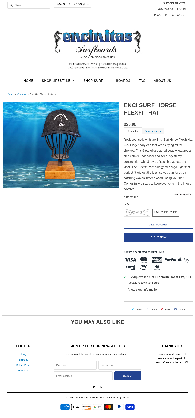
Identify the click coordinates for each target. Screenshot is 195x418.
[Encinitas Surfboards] (97, 48)
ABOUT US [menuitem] (162, 80)
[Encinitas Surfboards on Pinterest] (93, 387)
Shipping (23, 359)
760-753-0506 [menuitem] (165, 9)
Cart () (161, 14)
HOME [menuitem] (29, 80)
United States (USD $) (70, 4)
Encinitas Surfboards (84, 397)
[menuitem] (58, 80)
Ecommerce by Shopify (118, 397)
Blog (23, 354)
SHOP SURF (93, 80)
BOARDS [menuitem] (123, 80)
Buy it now (158, 237)
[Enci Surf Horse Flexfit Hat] (61, 145)
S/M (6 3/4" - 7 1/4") (137, 212)
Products (22, 94)
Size (127, 204)
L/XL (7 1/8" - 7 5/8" (165, 212)
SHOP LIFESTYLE (56, 80)
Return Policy (23, 365)
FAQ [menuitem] (142, 80)
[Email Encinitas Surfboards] (108, 387)
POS (98, 397)
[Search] (11, 5)
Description (133, 131)
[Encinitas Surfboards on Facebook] (86, 387)
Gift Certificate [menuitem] (174, 3)
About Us (23, 370)
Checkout (179, 14)
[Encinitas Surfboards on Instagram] (101, 387)
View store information (143, 289)
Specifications (153, 131)
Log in (181, 9)
